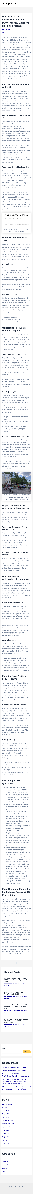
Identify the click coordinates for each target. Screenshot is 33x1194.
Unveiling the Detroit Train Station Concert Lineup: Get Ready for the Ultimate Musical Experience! (14, 1081)
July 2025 (5, 1110)
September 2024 (8, 1124)
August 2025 (6, 1107)
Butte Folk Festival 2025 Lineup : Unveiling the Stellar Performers (16, 1020)
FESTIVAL (5, 1165)
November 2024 (7, 1120)
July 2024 (5, 1130)
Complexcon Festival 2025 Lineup (14, 1067)
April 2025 (5, 1117)
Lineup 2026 (9, 3)
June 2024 (6, 1133)
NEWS (4, 33)
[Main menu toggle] (29, 4)
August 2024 (6, 1127)
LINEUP (10, 984)
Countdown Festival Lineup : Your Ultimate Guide (15, 993)
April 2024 (5, 1140)
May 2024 (5, 1137)
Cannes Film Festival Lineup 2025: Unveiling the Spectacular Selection (16, 979)
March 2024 (6, 1143)
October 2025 (7, 1104)
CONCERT (5, 1161)
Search (4, 1048)
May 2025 (5, 1114)
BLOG (4, 1158)
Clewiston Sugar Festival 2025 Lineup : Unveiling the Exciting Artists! (16, 1006)
